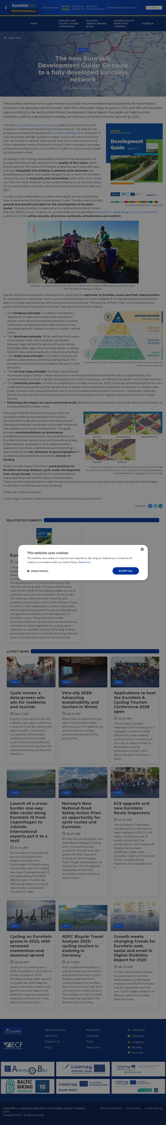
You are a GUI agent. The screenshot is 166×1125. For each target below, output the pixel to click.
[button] (37, 571)
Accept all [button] (126, 570)
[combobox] (142, 549)
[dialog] (83, 562)
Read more (84, 562)
